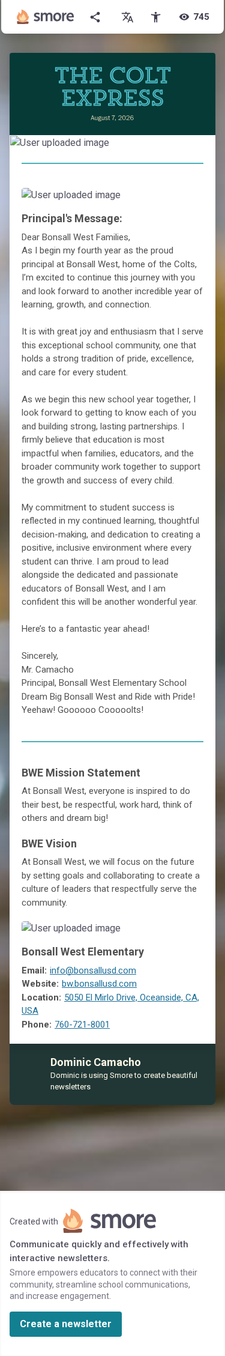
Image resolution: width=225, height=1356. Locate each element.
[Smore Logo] (46, 16)
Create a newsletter (66, 1324)
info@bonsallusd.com (93, 970)
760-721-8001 (82, 1024)
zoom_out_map (205, 146)
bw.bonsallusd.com (99, 983)
